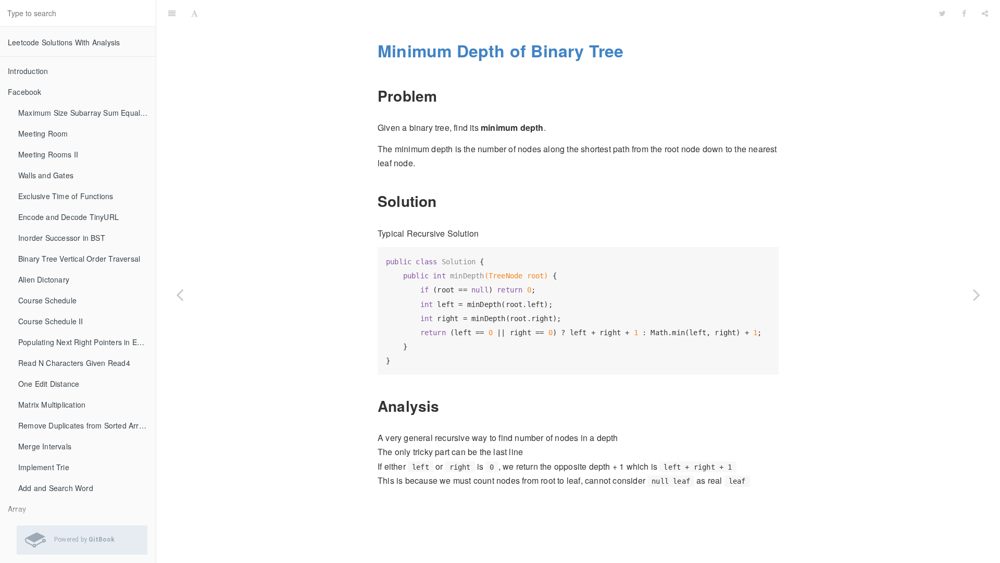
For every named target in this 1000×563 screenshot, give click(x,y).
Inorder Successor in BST (61, 237)
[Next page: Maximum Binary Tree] (976, 294)
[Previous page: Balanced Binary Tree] (179, 294)
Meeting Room (43, 133)
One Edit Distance (48, 383)
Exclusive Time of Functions (65, 196)
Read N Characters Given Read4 (74, 363)
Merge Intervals (44, 446)
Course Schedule (47, 300)
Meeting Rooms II (48, 154)
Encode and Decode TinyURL (68, 217)
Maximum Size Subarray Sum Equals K (84, 112)
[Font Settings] (194, 13)
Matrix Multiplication (51, 404)
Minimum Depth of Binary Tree (569, 12)
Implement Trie (43, 467)
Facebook (25, 92)
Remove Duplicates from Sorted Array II (86, 425)
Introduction (28, 71)
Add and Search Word (55, 488)
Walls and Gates (45, 175)
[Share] (985, 13)
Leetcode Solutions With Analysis (64, 42)
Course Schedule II (50, 321)
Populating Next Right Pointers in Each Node (87, 342)
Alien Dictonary (43, 279)
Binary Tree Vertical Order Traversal (79, 258)
